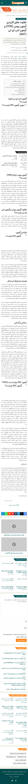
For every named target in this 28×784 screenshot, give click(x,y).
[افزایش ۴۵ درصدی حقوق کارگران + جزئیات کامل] (7, 701)
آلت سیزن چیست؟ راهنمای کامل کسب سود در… (7, 739)
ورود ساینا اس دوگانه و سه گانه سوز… (7, 721)
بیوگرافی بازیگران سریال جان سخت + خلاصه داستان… (21, 723)
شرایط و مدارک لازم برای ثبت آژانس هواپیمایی (21, 587)
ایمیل (25, 628)
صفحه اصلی (22, 15)
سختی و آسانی (21, 92)
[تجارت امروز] (18, 3)
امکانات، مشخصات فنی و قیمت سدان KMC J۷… (21, 707)
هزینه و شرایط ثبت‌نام (19, 91)
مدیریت (17, 15)
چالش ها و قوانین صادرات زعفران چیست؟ (21, 739)
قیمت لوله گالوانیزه (21, 757)
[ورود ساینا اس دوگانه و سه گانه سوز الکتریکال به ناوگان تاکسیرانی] (7, 715)
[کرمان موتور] (14, 9)
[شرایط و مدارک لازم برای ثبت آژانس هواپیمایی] (21, 581)
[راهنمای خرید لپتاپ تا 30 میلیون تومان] (22, 158)
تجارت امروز (18, 56)
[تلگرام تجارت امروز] (14, 505)
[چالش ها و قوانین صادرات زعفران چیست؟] (21, 733)
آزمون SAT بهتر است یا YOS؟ (18, 94)
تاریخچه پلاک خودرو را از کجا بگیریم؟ (18, 753)
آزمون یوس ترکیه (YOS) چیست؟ (17, 85)
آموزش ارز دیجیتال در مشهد (19, 763)
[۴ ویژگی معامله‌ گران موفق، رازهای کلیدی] (7, 566)
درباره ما (11, 777)
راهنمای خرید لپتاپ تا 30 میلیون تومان (9, 157)
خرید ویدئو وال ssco (11, 757)
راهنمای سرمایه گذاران (10, 15)
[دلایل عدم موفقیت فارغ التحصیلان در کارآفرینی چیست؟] (21, 566)
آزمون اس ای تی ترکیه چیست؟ (17, 83)
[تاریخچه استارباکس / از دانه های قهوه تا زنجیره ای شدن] (7, 581)
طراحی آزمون (21, 89)
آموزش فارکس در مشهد (20, 760)
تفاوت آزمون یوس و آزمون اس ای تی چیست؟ (14, 87)
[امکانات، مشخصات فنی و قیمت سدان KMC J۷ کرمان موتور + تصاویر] (21, 701)
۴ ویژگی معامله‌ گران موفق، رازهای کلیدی (7, 571)
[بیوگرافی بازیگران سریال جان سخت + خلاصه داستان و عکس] (21, 716)
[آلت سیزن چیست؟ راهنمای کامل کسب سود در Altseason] (7, 733)
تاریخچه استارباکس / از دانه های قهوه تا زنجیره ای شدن (7, 587)
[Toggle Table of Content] (23, 81)
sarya (24, 48)
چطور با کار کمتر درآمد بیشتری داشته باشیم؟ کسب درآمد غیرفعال (9, 164)
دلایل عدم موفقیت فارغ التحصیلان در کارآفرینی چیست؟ (21, 572)
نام (26, 621)
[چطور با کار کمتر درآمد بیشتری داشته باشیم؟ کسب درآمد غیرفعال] (22, 166)
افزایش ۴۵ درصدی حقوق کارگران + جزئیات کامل (7, 707)
